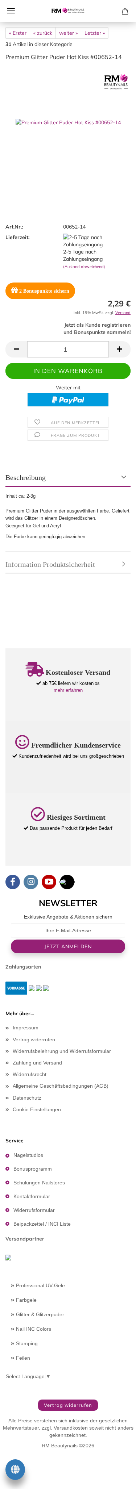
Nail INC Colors (33, 1329)
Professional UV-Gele (40, 1285)
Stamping (26, 1343)
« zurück (42, 33)
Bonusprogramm (32, 1169)
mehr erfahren (68, 690)
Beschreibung (25, 477)
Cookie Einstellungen (37, 1109)
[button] (16, 349)
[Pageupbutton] (116, 1478)
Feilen (22, 1358)
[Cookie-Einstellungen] (15, 1471)
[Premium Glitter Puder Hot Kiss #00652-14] (68, 121)
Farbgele (26, 1300)
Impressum (25, 1027)
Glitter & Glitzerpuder (39, 1314)
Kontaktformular (31, 1196)
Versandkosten (71, 1428)
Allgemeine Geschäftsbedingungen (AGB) (60, 1086)
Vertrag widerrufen (34, 1039)
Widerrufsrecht (29, 1074)
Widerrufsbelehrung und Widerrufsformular (62, 1051)
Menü (11, 11)
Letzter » (95, 33)
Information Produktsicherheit (50, 564)
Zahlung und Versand (37, 1063)
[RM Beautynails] (68, 11)
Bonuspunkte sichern (44, 291)
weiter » (68, 33)
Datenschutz (27, 1098)
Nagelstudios (28, 1155)
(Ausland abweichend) (84, 266)
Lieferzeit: (17, 237)
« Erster (17, 33)
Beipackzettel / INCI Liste (42, 1224)
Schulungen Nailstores (39, 1182)
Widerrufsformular (34, 1210)
